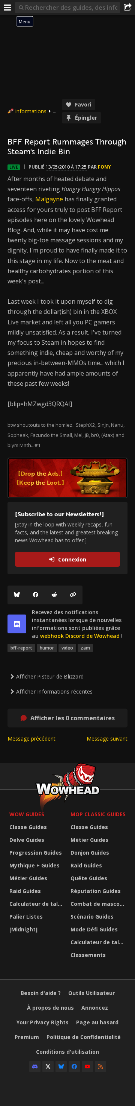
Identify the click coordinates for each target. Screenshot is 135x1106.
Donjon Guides (89, 852)
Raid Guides (25, 891)
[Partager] (127, 7)
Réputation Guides (95, 891)
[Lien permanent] (73, 595)
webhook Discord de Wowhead (80, 635)
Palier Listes (26, 916)
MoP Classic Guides (98, 814)
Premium (27, 1037)
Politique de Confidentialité (83, 1037)
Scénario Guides (92, 916)
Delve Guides (26, 839)
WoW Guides (26, 814)
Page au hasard (97, 1022)
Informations (30, 111)
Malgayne (49, 199)
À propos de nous (50, 1007)
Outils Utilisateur (91, 992)
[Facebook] (35, 595)
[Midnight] (23, 929)
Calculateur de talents (38, 903)
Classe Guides (28, 827)
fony (104, 167)
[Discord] (34, 1066)
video (67, 648)
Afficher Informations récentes (54, 691)
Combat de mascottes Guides (99, 903)
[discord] (17, 624)
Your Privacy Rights (42, 1022)
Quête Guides (88, 878)
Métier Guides (28, 878)
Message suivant (107, 738)
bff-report (21, 648)
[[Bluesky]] (17, 595)
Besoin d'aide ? (41, 992)
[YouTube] (87, 1066)
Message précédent (32, 738)
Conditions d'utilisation (67, 1051)
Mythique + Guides (34, 865)
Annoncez (94, 1007)
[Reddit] (54, 595)
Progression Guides (35, 852)
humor (47, 648)
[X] (48, 1066)
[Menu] (7, 7)
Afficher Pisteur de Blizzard (50, 676)
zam (85, 648)
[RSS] (100, 1066)
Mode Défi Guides (94, 929)
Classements (88, 954)
